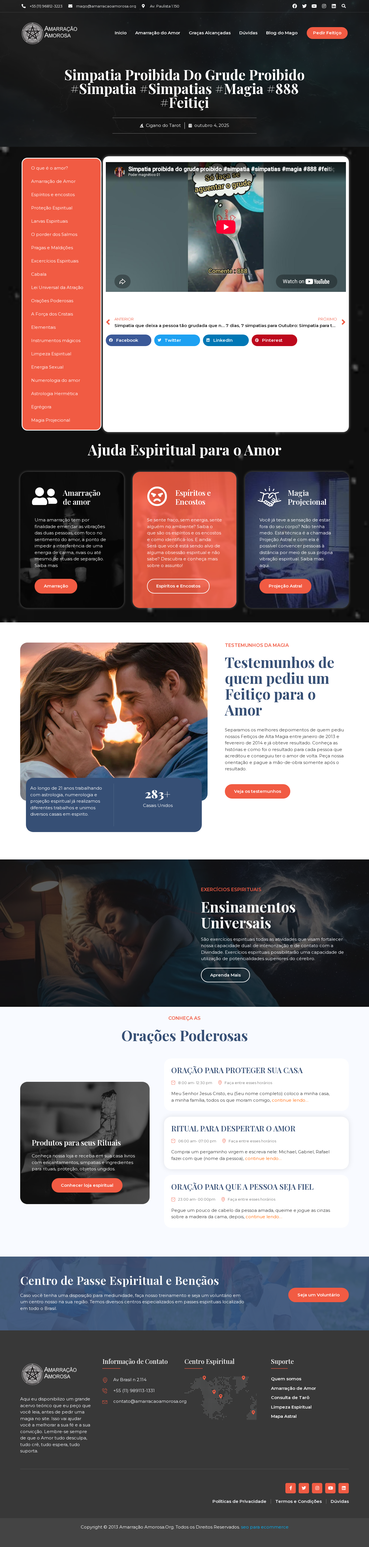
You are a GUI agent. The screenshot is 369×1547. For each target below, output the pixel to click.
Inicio (121, 33)
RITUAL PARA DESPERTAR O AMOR (233, 1128)
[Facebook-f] (290, 1488)
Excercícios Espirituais (54, 261)
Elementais (43, 327)
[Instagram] (324, 6)
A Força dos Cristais (52, 314)
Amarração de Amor (53, 181)
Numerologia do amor (55, 380)
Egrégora (41, 407)
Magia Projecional (50, 420)
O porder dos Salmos (54, 234)
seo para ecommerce (265, 1527)
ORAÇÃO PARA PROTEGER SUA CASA (237, 1070)
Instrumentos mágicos (55, 340)
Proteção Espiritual (51, 208)
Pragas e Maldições (52, 247)
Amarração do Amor (157, 33)
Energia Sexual (47, 367)
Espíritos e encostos (53, 194)
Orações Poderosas (52, 300)
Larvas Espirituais (49, 221)
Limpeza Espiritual (51, 353)
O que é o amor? (49, 168)
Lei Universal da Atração (57, 287)
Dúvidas (248, 33)
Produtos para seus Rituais (76, 1142)
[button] (343, 6)
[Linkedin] (334, 6)
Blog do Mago (282, 33)
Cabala (38, 274)
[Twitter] (304, 1488)
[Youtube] (330, 1488)
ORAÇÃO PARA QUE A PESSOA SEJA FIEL (242, 1187)
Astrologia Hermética (54, 393)
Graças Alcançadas (210, 33)
